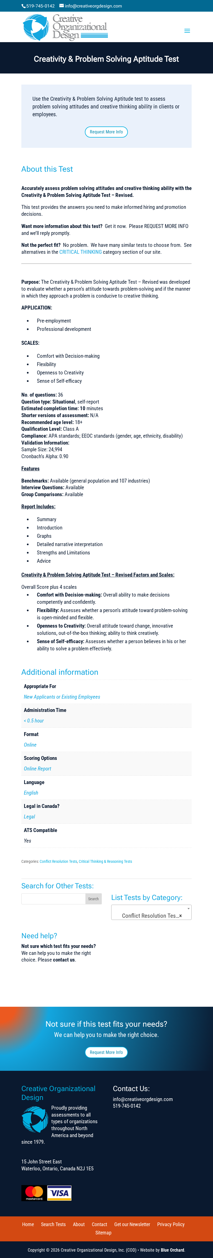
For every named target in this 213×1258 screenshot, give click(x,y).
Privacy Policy (171, 1224)
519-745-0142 (40, 6)
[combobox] (151, 912)
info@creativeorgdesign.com (143, 1099)
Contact (99, 1224)
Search (93, 899)
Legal (29, 816)
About (79, 1224)
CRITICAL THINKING (80, 252)
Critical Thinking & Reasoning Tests (105, 861)
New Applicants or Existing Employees (62, 697)
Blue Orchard (172, 1250)
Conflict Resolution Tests (58, 861)
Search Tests (53, 1224)
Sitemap (103, 1233)
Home (28, 1224)
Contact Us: (131, 1088)
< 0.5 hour (34, 720)
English (31, 793)
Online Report (37, 768)
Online (30, 745)
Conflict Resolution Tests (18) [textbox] (152, 915)
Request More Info (106, 132)
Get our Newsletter (132, 1224)
